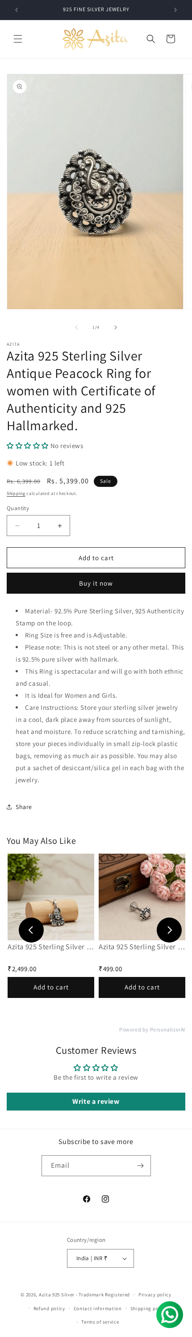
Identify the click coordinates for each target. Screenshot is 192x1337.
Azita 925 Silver (57, 1294)
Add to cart (51, 987)
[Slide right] (115, 327)
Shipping (16, 493)
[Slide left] (76, 327)
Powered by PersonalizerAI (152, 1029)
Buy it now (96, 583)
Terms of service (100, 1322)
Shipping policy (148, 1308)
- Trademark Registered (103, 1294)
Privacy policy (154, 1294)
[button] (18, 39)
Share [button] (24, 807)
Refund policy (49, 1308)
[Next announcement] (175, 10)
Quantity (18, 508)
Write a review (95, 1101)
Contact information (98, 1308)
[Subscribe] (140, 1165)
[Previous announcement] (16, 10)
